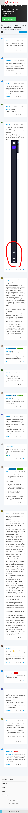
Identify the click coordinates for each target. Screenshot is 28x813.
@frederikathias (10, 754)
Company (5, 795)
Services (4, 783)
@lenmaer (8, 351)
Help (3, 787)
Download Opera (10, 19)
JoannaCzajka (9, 673)
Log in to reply (23, 32)
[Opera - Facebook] (8, 800)
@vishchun (9, 472)
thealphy (8, 280)
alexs (7, 721)
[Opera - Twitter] (10, 800)
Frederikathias (9, 691)
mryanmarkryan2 (10, 648)
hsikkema (8, 60)
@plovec (8, 109)
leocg (7, 348)
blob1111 (8, 513)
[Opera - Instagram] (19, 800)
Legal (3, 791)
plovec (7, 40)
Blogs (4, 32)
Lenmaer (8, 106)
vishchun (8, 416)
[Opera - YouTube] (13, 800)
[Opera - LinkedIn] (16, 800)
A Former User (9, 446)
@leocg (8, 375)
